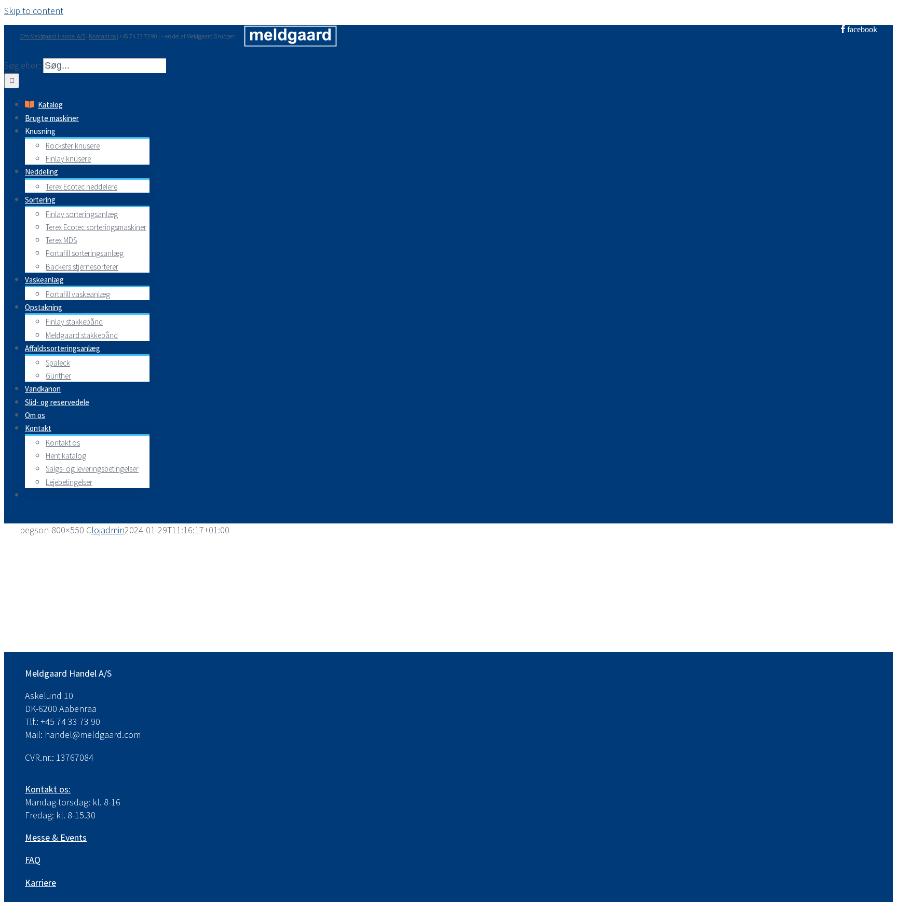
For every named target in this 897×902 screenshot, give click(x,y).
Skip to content (33, 11)
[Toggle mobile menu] (8, 516)
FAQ (32, 860)
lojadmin (108, 530)
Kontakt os (102, 36)
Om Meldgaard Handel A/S (52, 36)
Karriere (40, 882)
